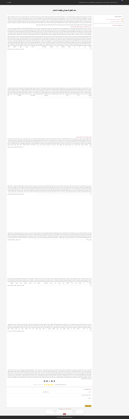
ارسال (64, 414)
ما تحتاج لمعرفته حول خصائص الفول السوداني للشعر (114, 19)
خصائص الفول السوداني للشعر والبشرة (116, 21)
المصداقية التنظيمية (82, 2)
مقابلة (114, 2)
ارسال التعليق (88, 406)
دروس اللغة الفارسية (92, 2)
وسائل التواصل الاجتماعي (99, 2)
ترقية (116, 2)
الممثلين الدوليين (106, 2)
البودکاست (111, 2)
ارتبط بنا (87, 2)
